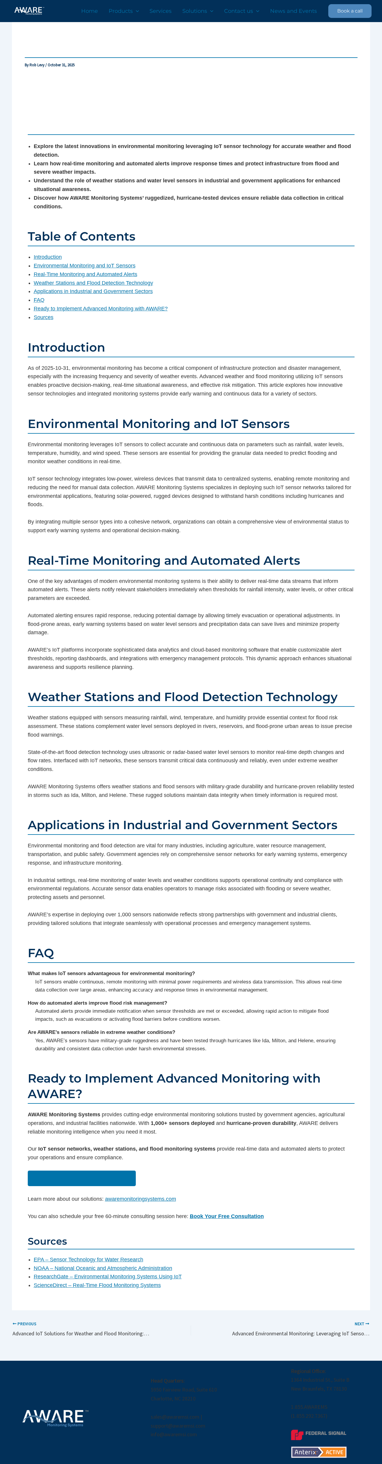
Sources (43, 317)
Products (121, 11)
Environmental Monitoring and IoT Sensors (84, 266)
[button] (136, 11)
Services (161, 11)
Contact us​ (238, 11)
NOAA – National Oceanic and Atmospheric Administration (103, 1268)
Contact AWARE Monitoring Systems (82, 1178)
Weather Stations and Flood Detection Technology (93, 283)
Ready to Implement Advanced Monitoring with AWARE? (101, 309)
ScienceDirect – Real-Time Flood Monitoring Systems (97, 1285)
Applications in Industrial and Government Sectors (93, 291)
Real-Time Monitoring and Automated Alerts (85, 274)
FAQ (39, 300)
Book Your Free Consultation (227, 1216)
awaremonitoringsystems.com (140, 1199)
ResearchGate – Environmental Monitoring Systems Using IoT (108, 1277)
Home (89, 11)
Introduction (48, 257)
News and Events (293, 11)
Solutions (194, 11)
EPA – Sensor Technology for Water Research (88, 1260)
